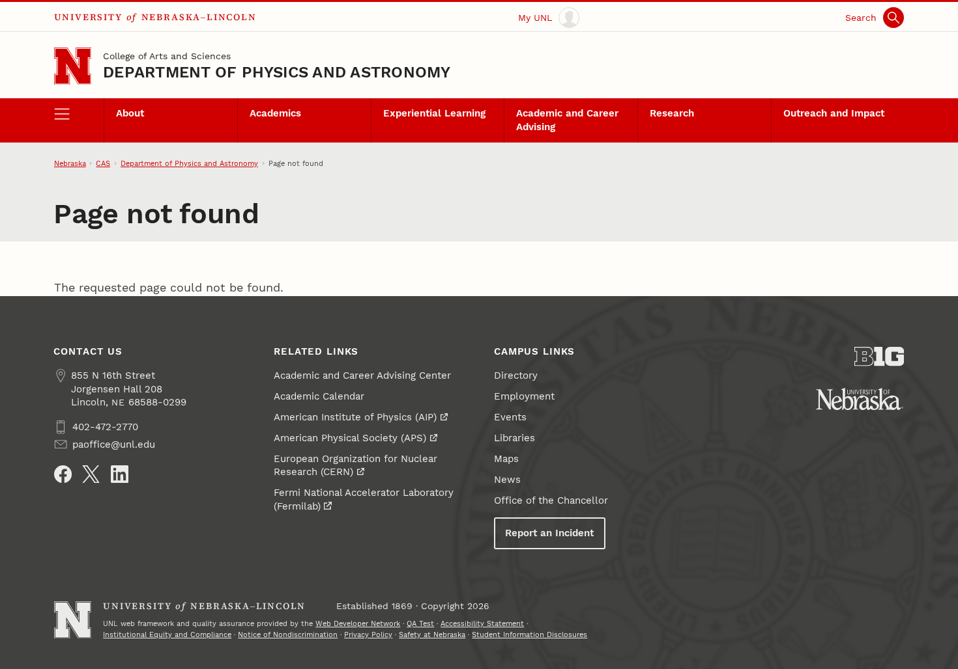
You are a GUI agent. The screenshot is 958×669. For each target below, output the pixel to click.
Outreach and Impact (833, 113)
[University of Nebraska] (859, 399)
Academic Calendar (319, 396)
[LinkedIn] (119, 474)
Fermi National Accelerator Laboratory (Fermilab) (364, 499)
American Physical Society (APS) (350, 438)
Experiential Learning (434, 113)
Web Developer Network (357, 623)
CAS (103, 163)
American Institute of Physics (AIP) (355, 417)
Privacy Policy (368, 634)
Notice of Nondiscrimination (288, 634)
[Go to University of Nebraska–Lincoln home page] (72, 66)
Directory (516, 375)
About (130, 113)
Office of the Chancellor (551, 500)
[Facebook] (63, 474)
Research (672, 113)
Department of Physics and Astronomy (276, 72)
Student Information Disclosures (529, 634)
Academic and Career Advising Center (362, 375)
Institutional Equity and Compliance (167, 634)
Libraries (514, 438)
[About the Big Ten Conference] (879, 356)
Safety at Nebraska (432, 634)
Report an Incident (549, 533)
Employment (524, 396)
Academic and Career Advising (567, 119)
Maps (506, 459)
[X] (91, 474)
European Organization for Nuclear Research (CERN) (355, 465)
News (507, 479)
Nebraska (70, 163)
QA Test (420, 623)
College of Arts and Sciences (167, 56)
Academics (275, 113)
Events (510, 417)
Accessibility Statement (482, 623)
